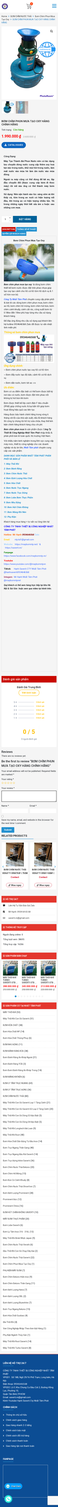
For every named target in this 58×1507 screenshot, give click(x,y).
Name (5, 805)
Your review (8, 788)
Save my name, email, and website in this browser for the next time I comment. (27, 822)
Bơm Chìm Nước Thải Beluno (16, 1167)
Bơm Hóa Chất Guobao (13, 1315)
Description (8, 229)
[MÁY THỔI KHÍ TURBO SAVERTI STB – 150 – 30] (10, 968)
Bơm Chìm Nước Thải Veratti (16, 1244)
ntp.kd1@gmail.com (24, 539)
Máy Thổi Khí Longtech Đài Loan (18, 1128)
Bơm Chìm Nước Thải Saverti (16, 1257)
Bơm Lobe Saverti (11, 1225)
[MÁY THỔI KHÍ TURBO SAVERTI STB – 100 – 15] (48, 968)
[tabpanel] (10, 976)
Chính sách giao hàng (16, 1420)
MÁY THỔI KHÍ (9, 1012)
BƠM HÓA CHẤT (10, 1025)
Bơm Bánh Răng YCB (13, 1064)
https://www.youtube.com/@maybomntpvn (25, 564)
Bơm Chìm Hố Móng (12, 1173)
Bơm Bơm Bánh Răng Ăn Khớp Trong (20, 1070)
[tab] (8, 229)
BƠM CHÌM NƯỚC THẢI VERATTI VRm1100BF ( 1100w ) (43, 873)
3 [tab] (21, 996)
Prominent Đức (10, 1199)
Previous (2, 866)
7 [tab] (33, 996)
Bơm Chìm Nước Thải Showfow (17, 1186)
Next (55, 866)
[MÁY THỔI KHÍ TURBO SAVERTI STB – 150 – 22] (29, 968)
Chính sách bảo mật (16, 1430)
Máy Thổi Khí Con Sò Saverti (16, 1018)
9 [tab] (39, 996)
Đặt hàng (25, 219)
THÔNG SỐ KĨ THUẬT (26, 229)
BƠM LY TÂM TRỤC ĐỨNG (15, 1090)
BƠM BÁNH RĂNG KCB (13, 1051)
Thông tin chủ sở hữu (16, 1415)
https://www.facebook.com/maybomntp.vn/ (25, 556)
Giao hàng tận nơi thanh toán (20, 1446)
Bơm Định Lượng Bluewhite (15, 1302)
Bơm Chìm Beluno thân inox (16, 1277)
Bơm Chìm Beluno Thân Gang (16, 1283)
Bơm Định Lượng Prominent (16, 1193)
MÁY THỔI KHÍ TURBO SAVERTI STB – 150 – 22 (29, 981)
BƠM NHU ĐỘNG (10, 1044)
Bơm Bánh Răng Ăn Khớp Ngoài (17, 1057)
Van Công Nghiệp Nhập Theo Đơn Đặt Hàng (23, 1328)
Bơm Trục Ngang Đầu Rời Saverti (18, 1154)
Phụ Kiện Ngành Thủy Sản (15, 1335)
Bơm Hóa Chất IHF (11, 1031)
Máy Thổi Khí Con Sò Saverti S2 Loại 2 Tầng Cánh (26, 1109)
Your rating (7, 779)
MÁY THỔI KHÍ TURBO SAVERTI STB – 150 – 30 (10, 981)
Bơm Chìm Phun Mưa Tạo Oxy (17, 1264)
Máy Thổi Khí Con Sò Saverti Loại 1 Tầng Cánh (24, 1102)
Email (33, 805)
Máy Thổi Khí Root (11, 1135)
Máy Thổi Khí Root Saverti (15, 1341)
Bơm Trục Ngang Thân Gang (16, 1148)
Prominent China (11, 1206)
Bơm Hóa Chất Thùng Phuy (15, 1038)
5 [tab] (27, 996)
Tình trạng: (6, 130)
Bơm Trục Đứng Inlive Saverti (16, 1160)
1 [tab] (15, 996)
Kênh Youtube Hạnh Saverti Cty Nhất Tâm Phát (26, 1400)
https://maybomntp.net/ (26, 544)
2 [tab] (18, 996)
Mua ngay (16, 885)
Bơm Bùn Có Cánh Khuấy (14, 1180)
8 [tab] (36, 996)
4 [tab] (24, 996)
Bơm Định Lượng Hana (13, 1290)
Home (4, 16)
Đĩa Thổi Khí (8, 1322)
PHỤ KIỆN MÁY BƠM (12, 1270)
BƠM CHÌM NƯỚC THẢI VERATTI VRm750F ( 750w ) (15, 873)
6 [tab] (30, 996)
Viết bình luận (29, 692)
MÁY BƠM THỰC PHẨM (14, 1219)
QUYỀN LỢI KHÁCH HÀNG (14, 234)
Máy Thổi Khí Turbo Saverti (15, 1348)
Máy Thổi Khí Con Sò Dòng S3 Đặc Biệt (20, 1115)
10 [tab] (42, 996)
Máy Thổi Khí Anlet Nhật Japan (17, 1238)
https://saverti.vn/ (13, 547)
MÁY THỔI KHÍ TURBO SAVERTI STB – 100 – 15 (48, 981)
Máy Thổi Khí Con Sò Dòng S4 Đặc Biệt (20, 1122)
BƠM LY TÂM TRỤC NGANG (15, 1083)
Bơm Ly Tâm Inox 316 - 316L (16, 1232)
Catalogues (15, 145)
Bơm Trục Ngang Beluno (14, 1309)
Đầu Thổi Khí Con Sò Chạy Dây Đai (18, 1251)
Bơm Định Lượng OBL (13, 1296)
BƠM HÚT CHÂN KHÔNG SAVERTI (18, 1212)
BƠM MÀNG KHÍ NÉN (12, 1077)
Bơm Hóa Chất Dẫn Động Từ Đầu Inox (20, 1141)
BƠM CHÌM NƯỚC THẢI (21, 16)
